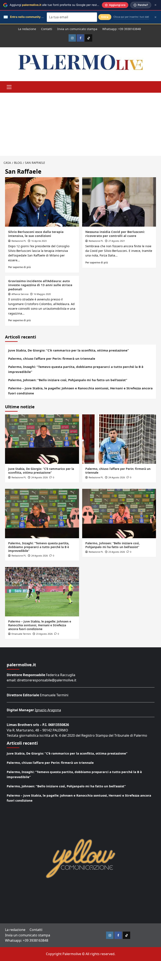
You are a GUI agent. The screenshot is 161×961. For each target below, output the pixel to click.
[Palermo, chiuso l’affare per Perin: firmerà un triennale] (119, 439)
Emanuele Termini (21, 633)
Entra (104, 17)
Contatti (46, 29)
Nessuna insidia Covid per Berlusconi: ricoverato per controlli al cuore (115, 234)
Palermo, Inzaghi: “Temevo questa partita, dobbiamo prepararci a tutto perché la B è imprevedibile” (75, 369)
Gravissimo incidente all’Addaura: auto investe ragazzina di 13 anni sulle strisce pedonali (40, 285)
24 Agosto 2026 (39, 477)
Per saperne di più (19, 267)
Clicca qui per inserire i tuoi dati (131, 16)
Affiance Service (20, 294)
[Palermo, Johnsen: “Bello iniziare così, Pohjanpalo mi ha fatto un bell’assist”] (119, 513)
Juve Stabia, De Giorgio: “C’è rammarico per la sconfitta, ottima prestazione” (68, 350)
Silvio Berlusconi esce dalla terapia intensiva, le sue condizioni (36, 234)
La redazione (27, 29)
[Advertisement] (80, 124)
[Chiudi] (155, 5)
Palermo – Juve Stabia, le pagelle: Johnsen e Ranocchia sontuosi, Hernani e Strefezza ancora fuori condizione (80, 390)
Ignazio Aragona (48, 710)
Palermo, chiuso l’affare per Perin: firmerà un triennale (51, 358)
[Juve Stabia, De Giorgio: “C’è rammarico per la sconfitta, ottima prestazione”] (42, 439)
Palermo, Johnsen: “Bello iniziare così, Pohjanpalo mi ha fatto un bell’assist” (67, 380)
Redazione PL (19, 240)
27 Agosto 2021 (116, 240)
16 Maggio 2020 (42, 294)
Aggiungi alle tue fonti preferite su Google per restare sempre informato (68, 5)
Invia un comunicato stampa (77, 29)
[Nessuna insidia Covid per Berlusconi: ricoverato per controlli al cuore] (119, 202)
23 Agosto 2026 (116, 551)
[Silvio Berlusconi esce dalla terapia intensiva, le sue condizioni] (42, 202)
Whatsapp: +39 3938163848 (121, 29)
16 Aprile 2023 (39, 240)
